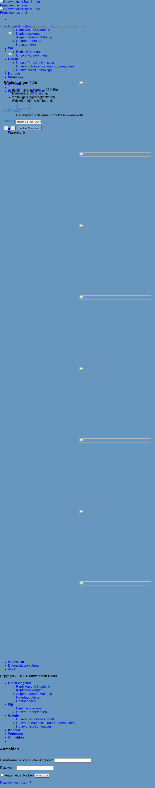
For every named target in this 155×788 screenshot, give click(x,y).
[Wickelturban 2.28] (18, 51)
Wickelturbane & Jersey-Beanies (39, 26)
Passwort (8, 767)
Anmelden (42, 775)
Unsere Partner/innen (31, 55)
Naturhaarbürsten (28, 41)
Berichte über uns (28, 52)
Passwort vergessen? (15, 782)
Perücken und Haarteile (33, 30)
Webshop (7, 26)
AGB (11, 669)
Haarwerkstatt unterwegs (34, 70)
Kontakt (14, 730)
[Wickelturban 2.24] (18, 72)
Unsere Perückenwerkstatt (35, 62)
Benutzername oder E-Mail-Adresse (26, 760)
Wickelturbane (75, 26)
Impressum (16, 662)
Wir (10, 704)
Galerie (13, 715)
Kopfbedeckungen (29, 33)
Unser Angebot (19, 683)
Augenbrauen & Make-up (34, 37)
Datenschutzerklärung (24, 665)
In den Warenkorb (29, 128)
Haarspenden (26, 701)
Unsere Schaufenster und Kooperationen (45, 66)
